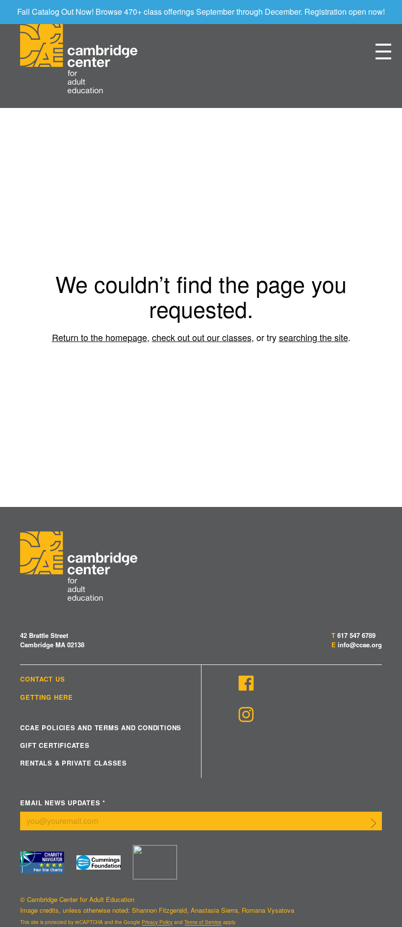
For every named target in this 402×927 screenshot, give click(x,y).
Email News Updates (62, 803)
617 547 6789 (356, 635)
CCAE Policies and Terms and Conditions (100, 727)
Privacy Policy (157, 922)
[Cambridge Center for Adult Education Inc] (155, 862)
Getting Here (46, 697)
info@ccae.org (360, 644)
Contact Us (42, 679)
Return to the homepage (99, 337)
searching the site (313, 337)
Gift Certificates (54, 745)
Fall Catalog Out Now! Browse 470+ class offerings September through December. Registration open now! (201, 11)
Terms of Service (203, 922)
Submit (373, 823)
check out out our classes (201, 337)
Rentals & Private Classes (73, 763)
